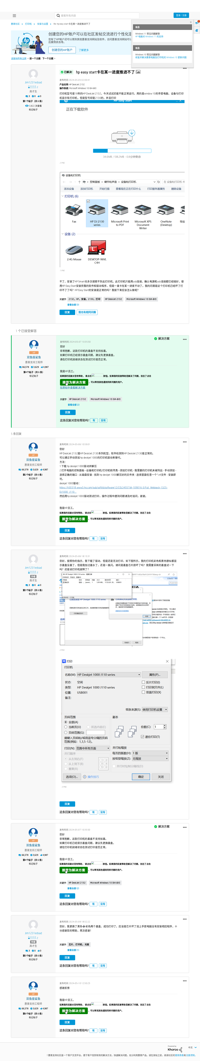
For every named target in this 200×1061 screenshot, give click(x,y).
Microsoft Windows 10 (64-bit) (141, 299)
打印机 (28, 23)
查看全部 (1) (73, 950)
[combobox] (97, 15)
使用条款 (179, 1055)
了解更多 (84, 50)
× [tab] (191, 22)
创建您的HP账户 (62, 50)
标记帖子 (33, 109)
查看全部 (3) (73, 304)
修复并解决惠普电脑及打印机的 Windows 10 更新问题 (161, 57)
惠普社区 (15, 23)
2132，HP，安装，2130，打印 (84, 299)
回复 (67, 312)
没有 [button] (103, 420)
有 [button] (94, 420)
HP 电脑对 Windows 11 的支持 (149, 36)
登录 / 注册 (181, 15)
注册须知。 (191, 1055)
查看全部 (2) (74, 404)
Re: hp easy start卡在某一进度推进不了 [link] (72, 23)
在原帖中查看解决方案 (72, 387)
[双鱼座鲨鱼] (34, 344)
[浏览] (13, 15)
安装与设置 (42, 23)
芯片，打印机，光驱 (79, 944)
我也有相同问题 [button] (87, 312)
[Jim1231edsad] (33, 74)
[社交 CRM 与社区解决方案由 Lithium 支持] (175, 1048)
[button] (185, 68)
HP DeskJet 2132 (113, 299)
